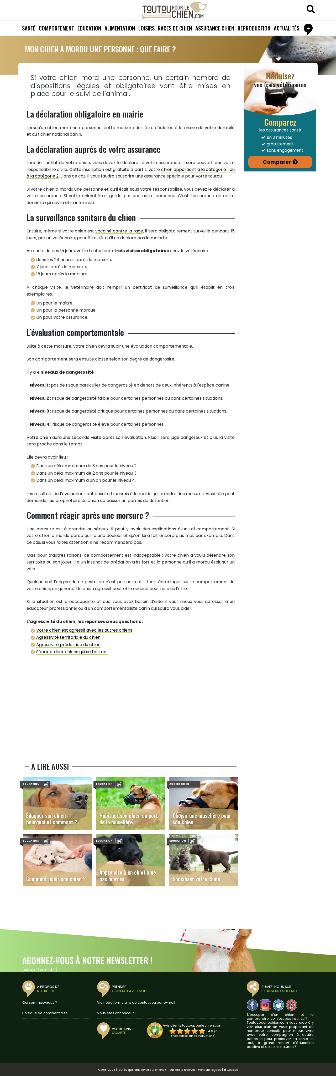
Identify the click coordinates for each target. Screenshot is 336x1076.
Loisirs (146, 28)
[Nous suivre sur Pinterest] (291, 1005)
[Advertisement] (131, 712)
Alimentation (119, 28)
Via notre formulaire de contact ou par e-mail (136, 1002)
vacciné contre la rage (119, 231)
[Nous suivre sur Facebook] (252, 1005)
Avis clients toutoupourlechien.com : (193, 1025)
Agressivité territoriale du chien (68, 637)
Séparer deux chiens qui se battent (72, 652)
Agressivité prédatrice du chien (68, 645)
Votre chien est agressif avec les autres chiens (84, 630)
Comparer (277, 162)
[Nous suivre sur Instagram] (265, 1005)
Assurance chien (214, 28)
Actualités (286, 28)
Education (89, 28)
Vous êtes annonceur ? (116, 1013)
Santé (28, 28)
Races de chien (175, 28)
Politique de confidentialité (45, 1013)
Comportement (56, 28)
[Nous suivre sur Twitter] (278, 1005)
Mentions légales (209, 1070)
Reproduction (254, 28)
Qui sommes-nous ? (39, 1002)
